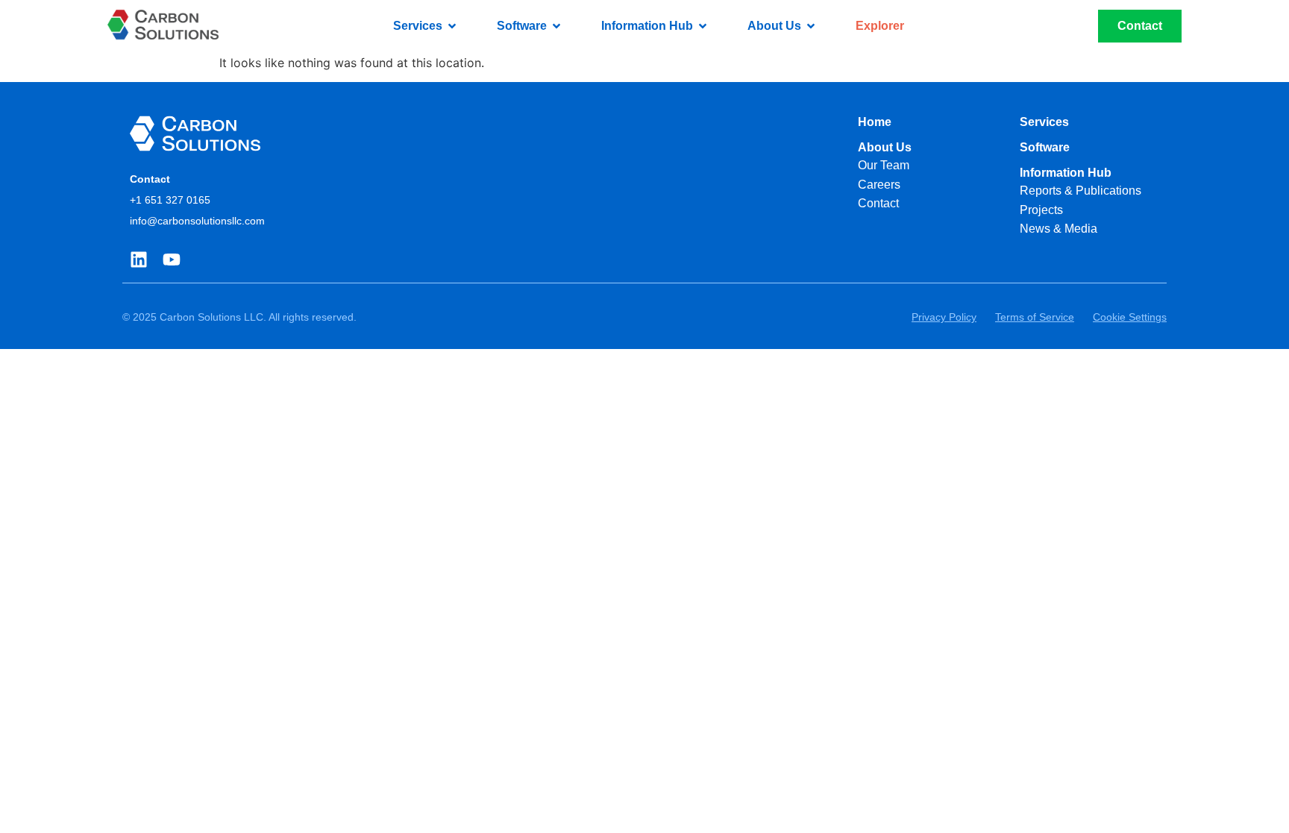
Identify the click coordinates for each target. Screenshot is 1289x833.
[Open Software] (556, 26)
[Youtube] (172, 259)
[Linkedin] (139, 259)
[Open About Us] (811, 26)
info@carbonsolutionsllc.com (197, 221)
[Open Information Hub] (703, 26)
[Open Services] (452, 26)
